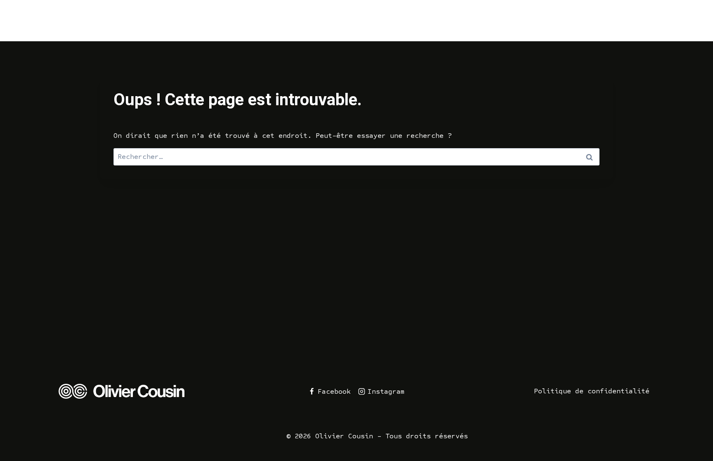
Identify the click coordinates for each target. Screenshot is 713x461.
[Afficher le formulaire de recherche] (695, 20)
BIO (617, 20)
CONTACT (659, 20)
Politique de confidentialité (591, 391)
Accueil (404, 20)
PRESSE (578, 20)
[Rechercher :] (356, 156)
